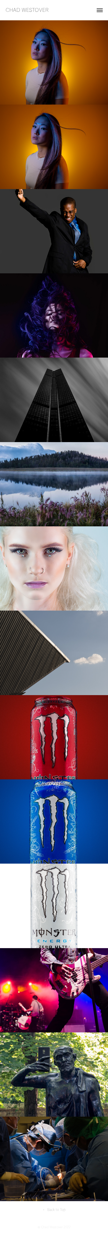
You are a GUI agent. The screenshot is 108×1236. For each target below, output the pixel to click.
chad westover (27, 10)
